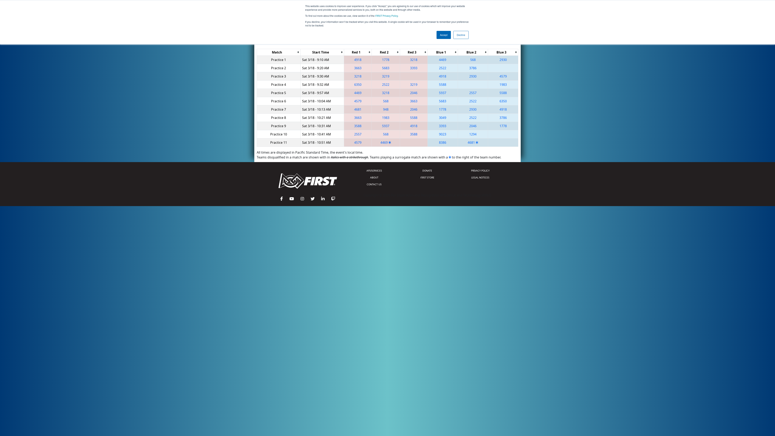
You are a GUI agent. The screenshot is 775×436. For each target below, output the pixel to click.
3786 (473, 68)
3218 (413, 60)
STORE (427, 177)
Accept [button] (443, 35)
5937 (442, 93)
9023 (442, 134)
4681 (357, 109)
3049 (442, 117)
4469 (442, 60)
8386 (442, 142)
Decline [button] (461, 35)
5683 (385, 68)
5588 (442, 84)
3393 (413, 68)
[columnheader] (279, 52)
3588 (357, 126)
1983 (503, 84)
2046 (413, 93)
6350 (357, 84)
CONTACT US (374, 184)
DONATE (427, 170)
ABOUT (374, 177)
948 (386, 109)
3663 (357, 68)
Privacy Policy (386, 15)
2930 (503, 60)
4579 (503, 76)
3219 (385, 76)
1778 (385, 60)
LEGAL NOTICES (480, 177)
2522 (442, 68)
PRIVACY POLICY (480, 170)
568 (473, 60)
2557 (473, 93)
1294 (473, 134)
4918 (357, 60)
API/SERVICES (374, 170)
